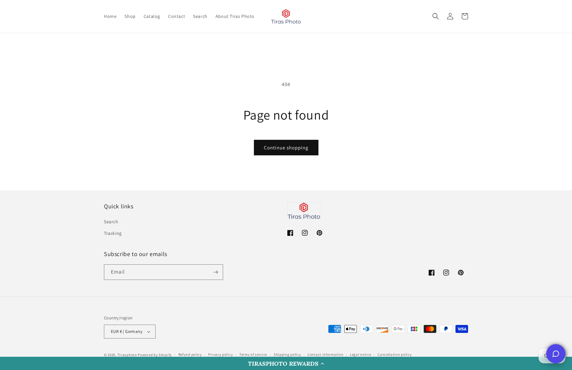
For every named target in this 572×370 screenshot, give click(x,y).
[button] (286, 363)
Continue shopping (286, 147)
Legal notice (360, 354)
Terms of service (253, 354)
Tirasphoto (127, 354)
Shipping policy (287, 354)
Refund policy (190, 354)
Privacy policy (220, 354)
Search (111, 222)
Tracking (113, 233)
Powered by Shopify (155, 354)
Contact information (325, 354)
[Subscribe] (215, 272)
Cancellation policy (394, 354)
